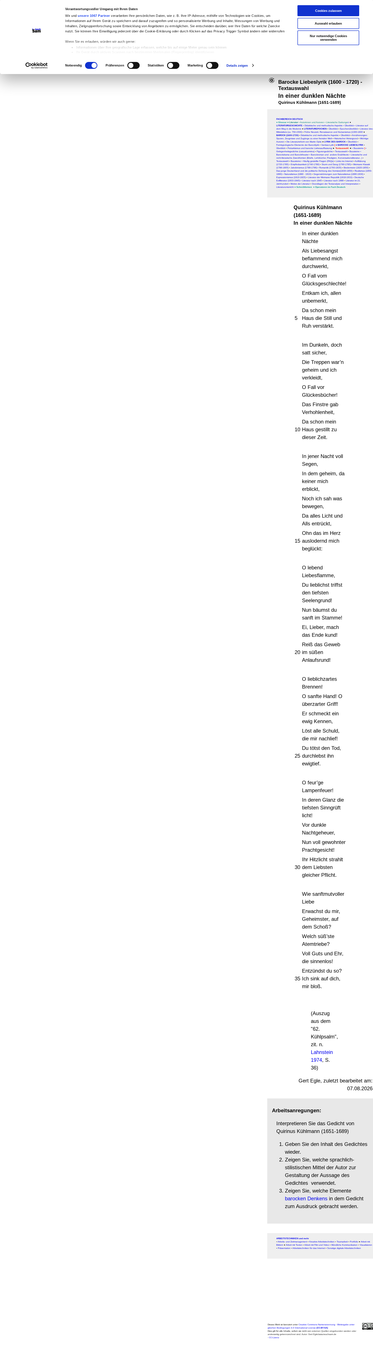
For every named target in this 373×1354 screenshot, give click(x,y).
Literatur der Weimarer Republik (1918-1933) (330, 177)
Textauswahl (341, 151)
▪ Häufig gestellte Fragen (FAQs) (318, 161)
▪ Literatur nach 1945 (311, 180)
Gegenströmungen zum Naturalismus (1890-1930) (338, 174)
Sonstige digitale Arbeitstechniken (344, 1248)
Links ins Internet (344, 161)
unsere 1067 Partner (94, 15)
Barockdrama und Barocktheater (292, 154)
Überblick (349, 125)
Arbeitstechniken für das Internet (308, 1248)
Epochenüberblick (349, 129)
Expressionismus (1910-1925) (291, 177)
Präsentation (284, 1248)
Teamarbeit (342, 1241)
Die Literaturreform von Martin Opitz (304, 142)
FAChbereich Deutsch (289, 119)
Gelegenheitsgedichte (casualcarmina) (295, 151)
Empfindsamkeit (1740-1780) (304, 164)
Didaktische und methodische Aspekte (324, 125)
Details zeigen (237, 65)
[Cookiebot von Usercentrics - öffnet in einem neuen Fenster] (36, 65)
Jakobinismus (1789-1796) (304, 167)
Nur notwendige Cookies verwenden (328, 37)
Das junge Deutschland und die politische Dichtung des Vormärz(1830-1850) (314, 171)
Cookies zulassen (328, 11)
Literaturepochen (315, 129)
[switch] (133, 65)
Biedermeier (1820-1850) (356, 167)
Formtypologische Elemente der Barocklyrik (297, 145)
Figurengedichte (325, 151)
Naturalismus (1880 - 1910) (297, 174)
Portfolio (354, 1241)
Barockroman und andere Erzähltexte (329, 154)
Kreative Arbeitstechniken (322, 1241)
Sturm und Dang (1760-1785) (336, 164)
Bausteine (296, 161)
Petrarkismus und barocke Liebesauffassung (310, 148)
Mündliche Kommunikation (344, 1245)
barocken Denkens (306, 1198)
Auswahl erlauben (328, 23)
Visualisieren (366, 1245)
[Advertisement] (136, 125)
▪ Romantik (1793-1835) (329, 167)
